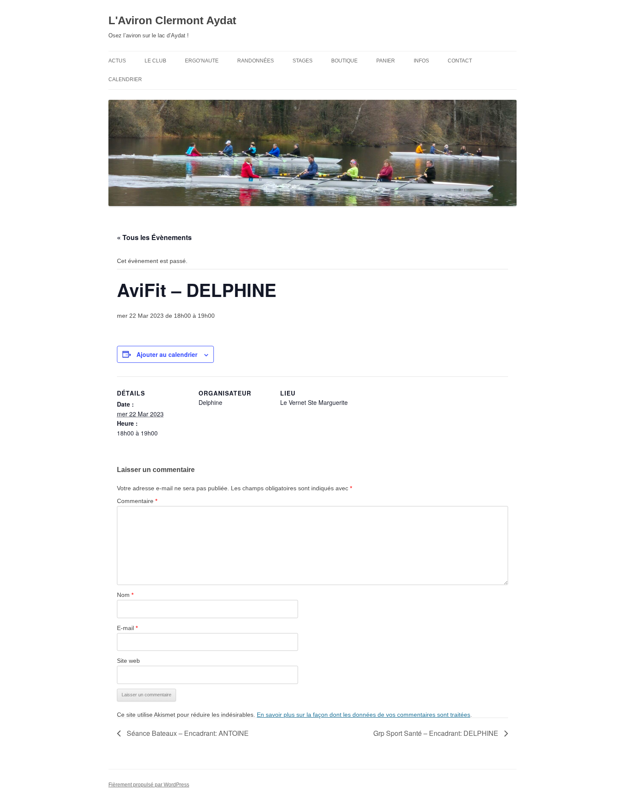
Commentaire (137, 501)
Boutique (344, 61)
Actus (117, 61)
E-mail (127, 628)
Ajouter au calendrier (166, 354)
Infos (421, 61)
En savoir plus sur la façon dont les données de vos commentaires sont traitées (363, 714)
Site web (128, 660)
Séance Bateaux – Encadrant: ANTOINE (187, 733)
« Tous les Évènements (154, 237)
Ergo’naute (202, 61)
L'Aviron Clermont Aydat (172, 20)
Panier (385, 61)
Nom (125, 594)
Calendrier (125, 79)
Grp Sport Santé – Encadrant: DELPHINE (436, 733)
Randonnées (255, 61)
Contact (460, 61)
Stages (302, 61)
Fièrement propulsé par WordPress (148, 785)
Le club (155, 61)
